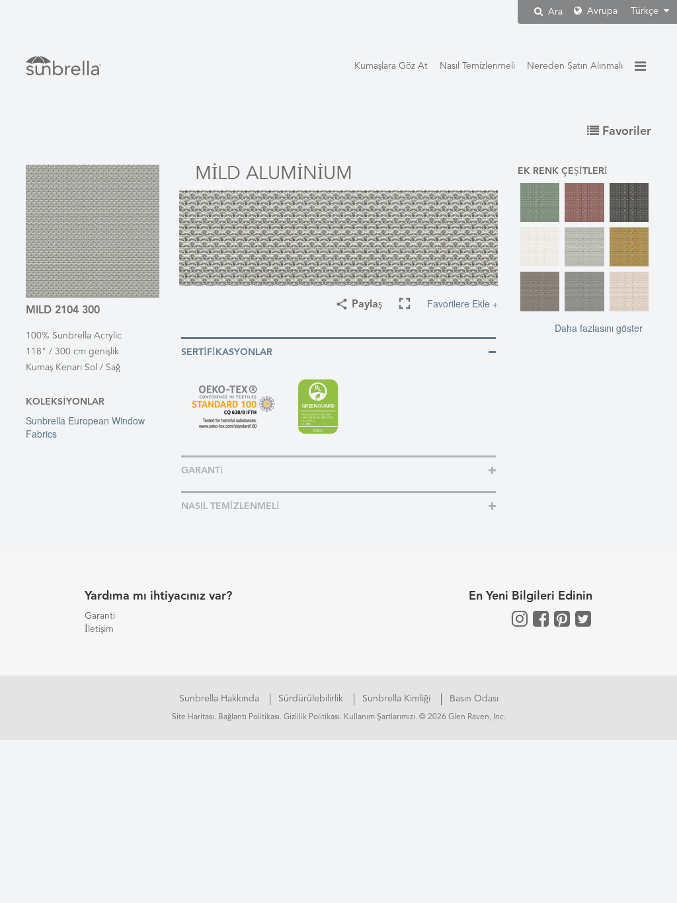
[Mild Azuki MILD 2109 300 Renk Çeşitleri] (584, 202)
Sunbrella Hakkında (220, 698)
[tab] (338, 351)
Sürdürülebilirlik (312, 698)
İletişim (99, 629)
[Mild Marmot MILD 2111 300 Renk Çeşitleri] (539, 291)
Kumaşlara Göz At (391, 66)
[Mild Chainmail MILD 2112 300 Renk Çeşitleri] (629, 202)
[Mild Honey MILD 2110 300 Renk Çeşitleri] (629, 246)
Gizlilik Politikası (312, 717)
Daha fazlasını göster (599, 327)
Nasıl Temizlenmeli (477, 66)
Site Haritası (193, 717)
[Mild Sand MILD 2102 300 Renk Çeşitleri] (629, 291)
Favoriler (625, 131)
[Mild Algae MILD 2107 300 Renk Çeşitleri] (539, 202)
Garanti (100, 616)
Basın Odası (474, 698)
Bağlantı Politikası (249, 717)
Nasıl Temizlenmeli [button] (230, 506)
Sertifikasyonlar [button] (226, 352)
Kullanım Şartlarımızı (379, 717)
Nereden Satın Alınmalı (575, 66)
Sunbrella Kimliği (397, 698)
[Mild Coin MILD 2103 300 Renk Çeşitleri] (584, 246)
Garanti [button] (202, 470)
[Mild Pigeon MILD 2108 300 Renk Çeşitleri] (584, 291)
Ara (554, 12)
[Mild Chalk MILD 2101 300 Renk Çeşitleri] (539, 246)
